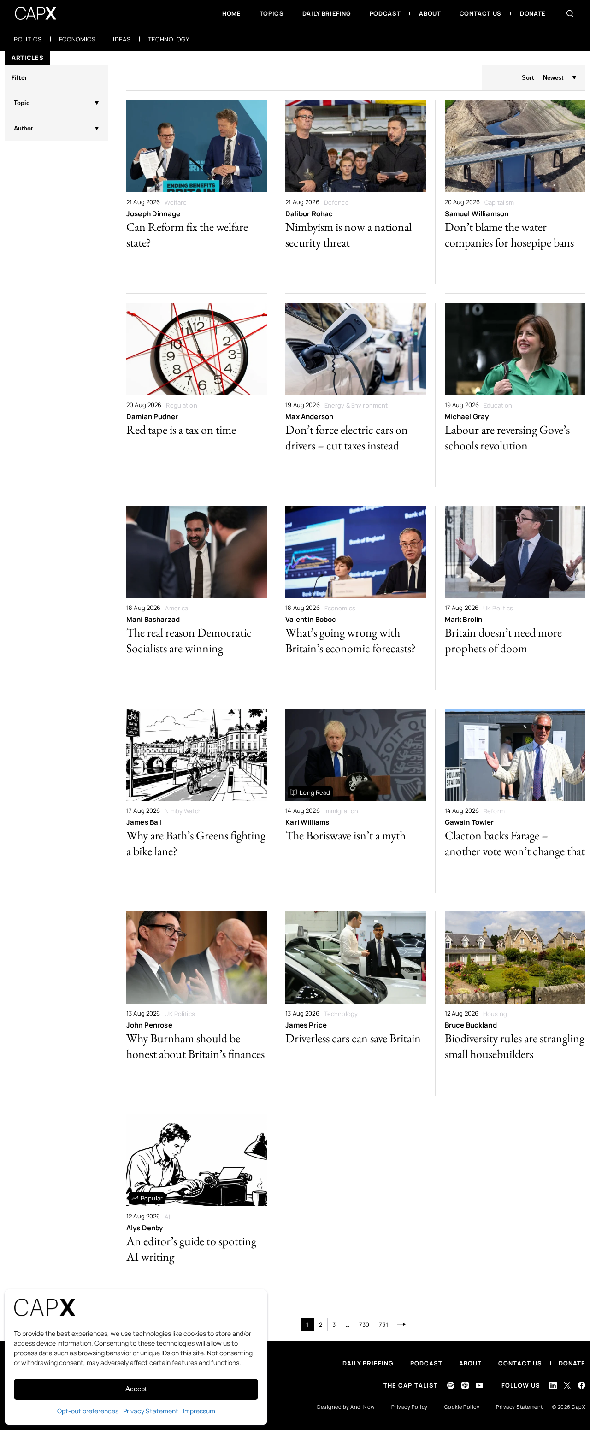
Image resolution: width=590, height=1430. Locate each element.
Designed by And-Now (346, 1406)
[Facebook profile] (581, 1385)
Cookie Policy (462, 1406)
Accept (136, 1389)
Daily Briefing (368, 1363)
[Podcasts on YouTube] (479, 1385)
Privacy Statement (150, 1410)
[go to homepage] (36, 13)
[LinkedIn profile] (553, 1385)
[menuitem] (231, 13)
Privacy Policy (409, 1406)
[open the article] (196, 192)
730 (364, 1324)
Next (402, 1324)
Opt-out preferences (87, 1410)
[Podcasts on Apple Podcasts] (465, 1385)
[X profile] (567, 1385)
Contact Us (520, 1363)
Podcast (426, 1363)
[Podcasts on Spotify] (450, 1385)
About (470, 1363)
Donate (572, 1363)
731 (383, 1324)
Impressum (199, 1410)
